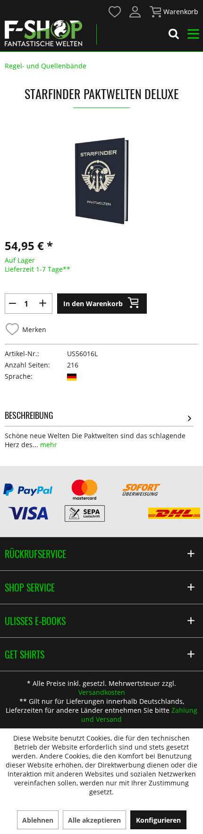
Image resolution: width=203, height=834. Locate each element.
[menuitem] (114, 11)
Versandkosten (101, 692)
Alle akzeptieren (94, 820)
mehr (47, 444)
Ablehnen (37, 820)
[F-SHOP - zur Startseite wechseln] (43, 33)
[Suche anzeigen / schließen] (174, 35)
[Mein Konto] (135, 12)
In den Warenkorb (93, 303)
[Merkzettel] (115, 12)
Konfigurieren (158, 820)
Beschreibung (29, 415)
